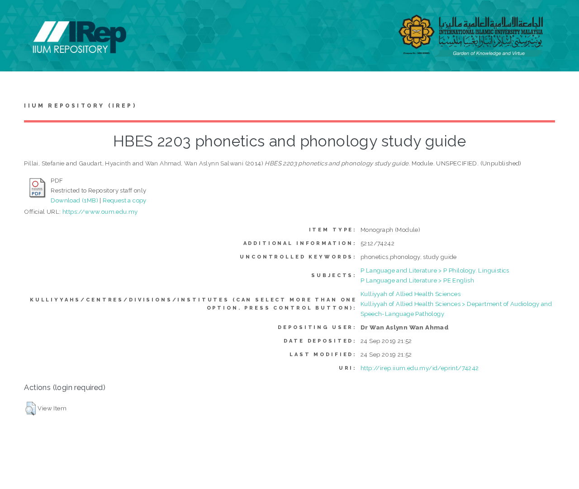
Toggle (16, 17)
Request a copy (125, 200)
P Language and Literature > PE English (417, 280)
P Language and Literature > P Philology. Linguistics (435, 270)
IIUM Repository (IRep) (80, 106)
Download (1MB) (74, 200)
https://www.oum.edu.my (100, 211)
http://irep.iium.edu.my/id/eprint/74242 (420, 367)
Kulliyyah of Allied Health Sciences (410, 293)
